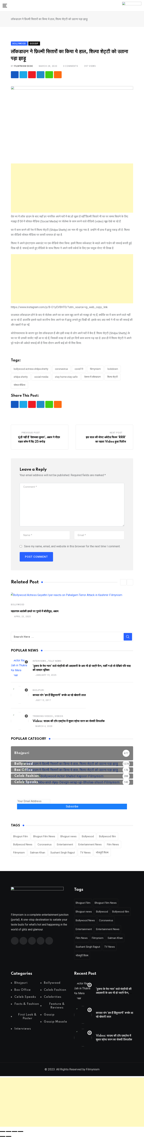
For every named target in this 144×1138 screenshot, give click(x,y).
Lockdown (112, 368)
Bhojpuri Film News (44, 836)
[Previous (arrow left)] (2, 1136)
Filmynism (95, 368)
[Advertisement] (72, 188)
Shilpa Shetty (21, 376)
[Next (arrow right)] (8, 1136)
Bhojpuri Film (20, 836)
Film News (113, 844)
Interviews (39, 661)
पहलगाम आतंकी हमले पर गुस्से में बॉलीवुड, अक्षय (34, 611)
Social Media (41, 376)
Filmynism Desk (23, 66)
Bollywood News (22, 844)
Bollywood (17, 604)
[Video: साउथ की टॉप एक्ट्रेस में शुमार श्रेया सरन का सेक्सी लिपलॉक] (19, 721)
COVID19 (79, 368)
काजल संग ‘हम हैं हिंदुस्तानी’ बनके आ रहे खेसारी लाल (59, 695)
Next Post (116, 432)
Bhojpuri (38, 690)
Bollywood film (107, 836)
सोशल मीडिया (19, 384)
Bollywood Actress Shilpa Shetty (31, 368)
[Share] (14, 1131)
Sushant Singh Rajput (62, 852)
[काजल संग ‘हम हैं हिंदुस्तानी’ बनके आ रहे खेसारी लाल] (19, 695)
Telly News (54, 661)
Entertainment (65, 844)
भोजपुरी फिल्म (102, 852)
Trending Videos (43, 716)
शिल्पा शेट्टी (112, 376)
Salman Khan (37, 852)
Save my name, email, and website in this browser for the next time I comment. (72, 546)
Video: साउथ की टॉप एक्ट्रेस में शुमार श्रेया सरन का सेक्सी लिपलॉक (69, 721)
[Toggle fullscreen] (8, 1131)
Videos (59, 716)
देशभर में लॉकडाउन (92, 376)
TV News (85, 852)
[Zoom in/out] (2, 1131)
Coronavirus (61, 368)
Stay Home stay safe (66, 376)
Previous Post (31, 432)
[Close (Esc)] (20, 1131)
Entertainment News (90, 844)
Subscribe (72, 806)
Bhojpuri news (68, 836)
